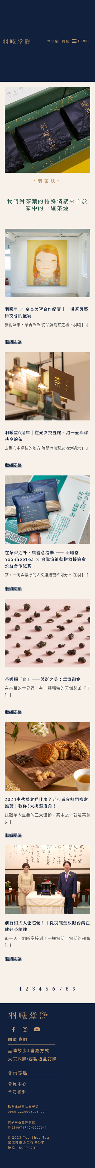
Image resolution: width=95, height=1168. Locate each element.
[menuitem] (80, 41)
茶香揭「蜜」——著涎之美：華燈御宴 (43, 679)
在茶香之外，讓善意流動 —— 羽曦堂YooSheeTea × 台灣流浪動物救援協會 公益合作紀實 (45, 559)
